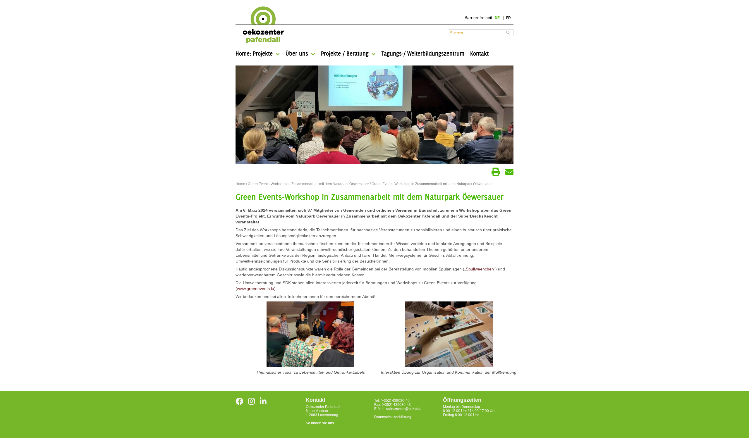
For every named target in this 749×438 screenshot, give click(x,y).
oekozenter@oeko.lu (403, 409)
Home (240, 184)
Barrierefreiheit (478, 17)
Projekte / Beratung (345, 53)
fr (508, 18)
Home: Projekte (254, 53)
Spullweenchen (480, 269)
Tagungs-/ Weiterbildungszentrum (423, 53)
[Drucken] (496, 172)
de (498, 18)
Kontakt (479, 53)
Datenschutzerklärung (392, 417)
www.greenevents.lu (255, 288)
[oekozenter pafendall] (261, 25)
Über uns (297, 53)
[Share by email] (509, 172)
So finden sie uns (320, 423)
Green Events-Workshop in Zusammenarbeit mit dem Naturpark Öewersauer (308, 184)
